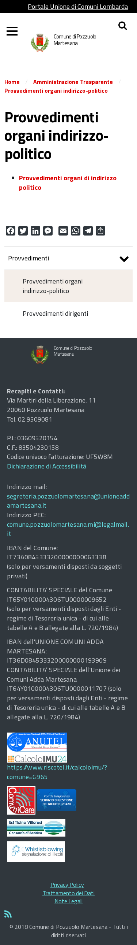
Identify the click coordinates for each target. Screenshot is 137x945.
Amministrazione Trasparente (73, 81)
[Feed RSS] (68, 914)
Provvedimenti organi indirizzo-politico (56, 90)
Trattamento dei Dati (68, 893)
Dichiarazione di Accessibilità (46, 466)
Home (12, 81)
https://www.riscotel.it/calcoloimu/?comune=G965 (57, 772)
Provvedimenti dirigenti (55, 313)
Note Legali (68, 901)
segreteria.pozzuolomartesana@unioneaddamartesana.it (68, 501)
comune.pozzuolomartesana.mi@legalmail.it (68, 529)
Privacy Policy (67, 884)
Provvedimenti (28, 258)
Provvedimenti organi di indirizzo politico (68, 182)
